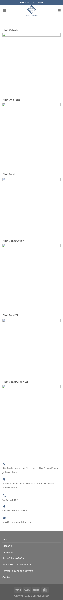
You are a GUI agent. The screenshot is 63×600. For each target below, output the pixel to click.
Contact (6, 577)
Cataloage (8, 551)
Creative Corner (41, 595)
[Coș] (59, 10)
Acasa (5, 539)
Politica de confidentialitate (17, 564)
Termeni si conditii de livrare (17, 570)
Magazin (7, 545)
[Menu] (4, 11)
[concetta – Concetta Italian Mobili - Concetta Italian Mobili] (31, 10)
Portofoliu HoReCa (13, 558)
